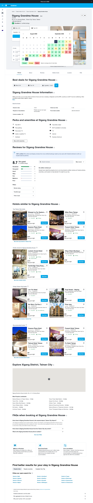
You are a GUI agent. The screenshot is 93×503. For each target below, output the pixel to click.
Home (13, 11)
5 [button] (33, 45)
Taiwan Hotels (19, 11)
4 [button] (30, 45)
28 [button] (40, 55)
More (14, 99)
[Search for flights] (2, 9)
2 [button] (23, 45)
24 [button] (26, 55)
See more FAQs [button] (38, 434)
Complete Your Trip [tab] (40, 469)
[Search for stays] (2, 12)
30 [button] (23, 59)
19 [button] (33, 52)
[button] (91, 1)
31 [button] (26, 59)
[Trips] (2, 26)
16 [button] (23, 52)
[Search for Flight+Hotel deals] (2, 19)
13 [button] (37, 48)
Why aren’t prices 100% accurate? (22, 499)
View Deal (44, 223)
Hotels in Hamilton (41, 478)
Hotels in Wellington (42, 482)
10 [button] (26, 48)
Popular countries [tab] (28, 469)
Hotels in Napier (17, 482)
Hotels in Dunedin (41, 480)
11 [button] (30, 48)
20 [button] (37, 52)
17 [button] (26, 52)
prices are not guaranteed (45, 489)
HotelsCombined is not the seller (21, 493)
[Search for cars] (2, 16)
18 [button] (30, 52)
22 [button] (44, 52)
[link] (22, 241)
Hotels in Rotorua (17, 480)
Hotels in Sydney (17, 478)
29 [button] (44, 55)
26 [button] (33, 55)
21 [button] (40, 52)
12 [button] (33, 48)
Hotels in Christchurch (67, 482)
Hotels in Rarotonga (66, 478)
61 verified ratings (24, 23)
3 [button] (26, 45)
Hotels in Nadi (16, 476)
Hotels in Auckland (42, 476)
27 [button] (37, 55)
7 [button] (40, 45)
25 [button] (30, 55)
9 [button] (23, 48)
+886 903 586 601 (16, 21)
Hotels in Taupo (65, 476)
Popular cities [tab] (17, 469)
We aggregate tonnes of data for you (22, 496)
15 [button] (44, 48)
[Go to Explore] (2, 22)
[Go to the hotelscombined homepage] (11, 5)
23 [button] (23, 55)
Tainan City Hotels (30, 11)
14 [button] (40, 48)
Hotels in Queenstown (67, 480)
